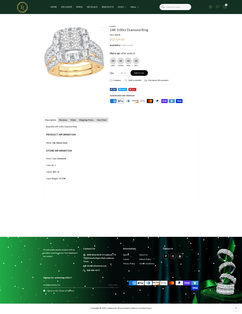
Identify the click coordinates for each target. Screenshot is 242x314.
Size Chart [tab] (102, 119)
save (133, 89)
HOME (53, 7)
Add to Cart (139, 73)
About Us (143, 254)
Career (126, 259)
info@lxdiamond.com (97, 266)
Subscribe (113, 285)
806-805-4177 (93, 270)
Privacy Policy (129, 263)
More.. (134, 7)
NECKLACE (92, 7)
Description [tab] (50, 119)
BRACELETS (108, 7)
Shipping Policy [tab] (86, 119)
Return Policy (145, 259)
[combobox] (175, 7)
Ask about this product (158, 80)
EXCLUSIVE (66, 7)
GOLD (121, 7)
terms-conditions (146, 263)
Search (126, 254)
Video (73, 119)
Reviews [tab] (63, 119)
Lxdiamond (111, 308)
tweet (123, 89)
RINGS (79, 7)
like (114, 89)
